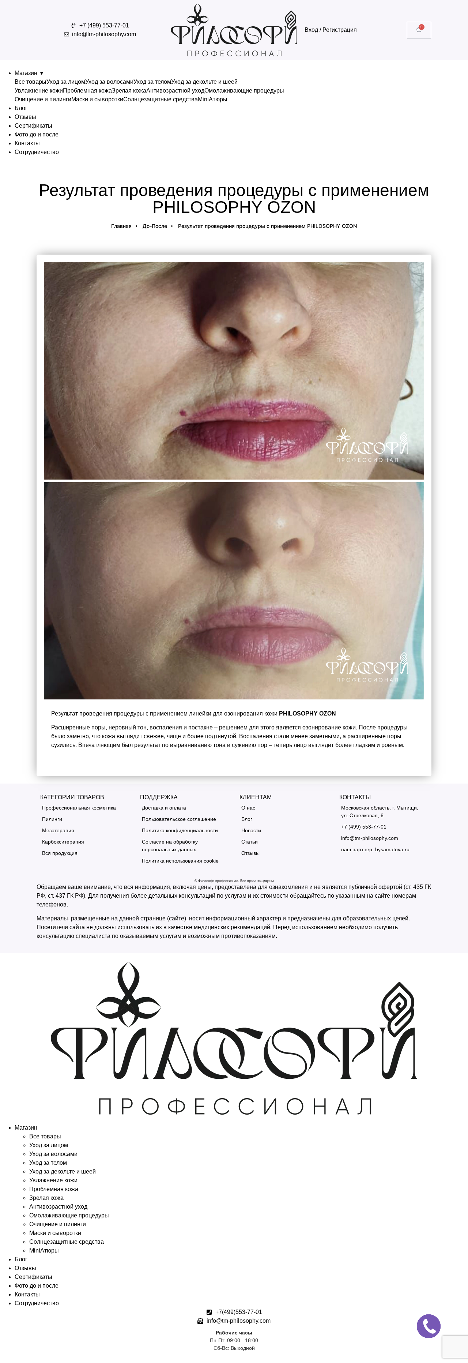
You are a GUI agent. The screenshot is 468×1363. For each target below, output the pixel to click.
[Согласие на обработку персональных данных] (184, 845)
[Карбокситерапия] (84, 842)
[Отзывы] (283, 853)
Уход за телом (152, 82)
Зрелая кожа (129, 90)
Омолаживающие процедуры (244, 90)
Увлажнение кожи (39, 90)
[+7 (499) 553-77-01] (383, 827)
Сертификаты (33, 126)
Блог (21, 108)
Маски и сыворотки (97, 99)
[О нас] (283, 808)
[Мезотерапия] (84, 830)
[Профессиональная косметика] (84, 808)
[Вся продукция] (84, 853)
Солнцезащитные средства (160, 99)
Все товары (30, 82)
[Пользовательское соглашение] (184, 819)
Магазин (30, 73)
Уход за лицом (65, 82)
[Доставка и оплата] (184, 808)
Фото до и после (36, 134)
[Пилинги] (84, 819)
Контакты (27, 143)
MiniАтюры (212, 99)
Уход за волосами (109, 82)
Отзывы (25, 117)
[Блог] (283, 819)
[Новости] (283, 830)
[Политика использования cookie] (184, 861)
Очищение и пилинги (43, 99)
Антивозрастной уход (175, 90)
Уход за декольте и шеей (204, 82)
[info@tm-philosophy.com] (383, 838)
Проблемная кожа (87, 90)
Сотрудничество (37, 152)
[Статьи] (283, 842)
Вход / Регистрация (331, 30)
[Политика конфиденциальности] (184, 830)
